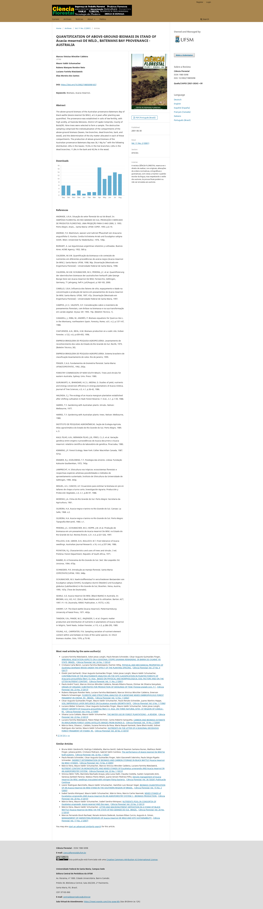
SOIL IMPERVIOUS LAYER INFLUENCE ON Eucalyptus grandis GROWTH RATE (97, 703)
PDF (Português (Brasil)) (145, 117)
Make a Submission (184, 55)
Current (55, 19)
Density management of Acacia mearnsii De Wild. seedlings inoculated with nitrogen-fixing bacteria (111, 778)
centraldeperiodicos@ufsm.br (77, 897)
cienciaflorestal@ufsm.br (74, 852)
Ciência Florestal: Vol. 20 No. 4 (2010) (112, 731)
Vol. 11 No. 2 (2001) (83, 28)
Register (199, 2)
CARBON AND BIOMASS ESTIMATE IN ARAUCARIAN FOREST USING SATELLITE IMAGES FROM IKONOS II (113, 721)
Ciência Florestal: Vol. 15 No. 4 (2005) (96, 763)
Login (208, 2)
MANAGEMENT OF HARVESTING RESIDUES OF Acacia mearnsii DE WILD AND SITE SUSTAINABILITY (107, 818)
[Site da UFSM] (184, 43)
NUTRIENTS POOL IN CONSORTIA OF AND (109, 803)
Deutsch (177, 99)
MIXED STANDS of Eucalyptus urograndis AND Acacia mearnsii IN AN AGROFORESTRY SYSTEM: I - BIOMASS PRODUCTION (111, 794)
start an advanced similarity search (85, 826)
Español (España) (182, 107)
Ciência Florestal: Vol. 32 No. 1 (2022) (92, 754)
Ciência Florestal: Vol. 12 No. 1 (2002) (112, 698)
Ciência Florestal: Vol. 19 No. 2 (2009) (143, 722)
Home (58, 28)
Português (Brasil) (182, 120)
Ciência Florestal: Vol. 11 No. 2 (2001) (106, 681)
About (91, 19)
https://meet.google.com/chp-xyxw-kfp (102, 901)
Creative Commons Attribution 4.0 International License (132, 859)
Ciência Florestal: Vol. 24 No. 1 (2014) (93, 662)
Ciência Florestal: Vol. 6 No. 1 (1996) (149, 703)
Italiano (177, 116)
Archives (67, 19)
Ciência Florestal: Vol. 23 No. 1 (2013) (106, 771)
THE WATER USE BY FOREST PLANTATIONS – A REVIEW (132, 714)
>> (69, 735)
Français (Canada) (182, 112)
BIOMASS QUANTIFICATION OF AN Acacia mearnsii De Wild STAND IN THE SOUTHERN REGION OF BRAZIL (113, 786)
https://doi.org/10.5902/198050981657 (78, 84)
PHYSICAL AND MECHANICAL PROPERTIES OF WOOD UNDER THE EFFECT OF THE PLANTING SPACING (112, 666)
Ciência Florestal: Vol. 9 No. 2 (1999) (82, 711)
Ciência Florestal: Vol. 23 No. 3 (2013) (127, 804)
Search (205, 19)
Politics (103, 19)
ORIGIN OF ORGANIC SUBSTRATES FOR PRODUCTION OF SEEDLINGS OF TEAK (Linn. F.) (109, 687)
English (177, 103)
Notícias (79, 19)
